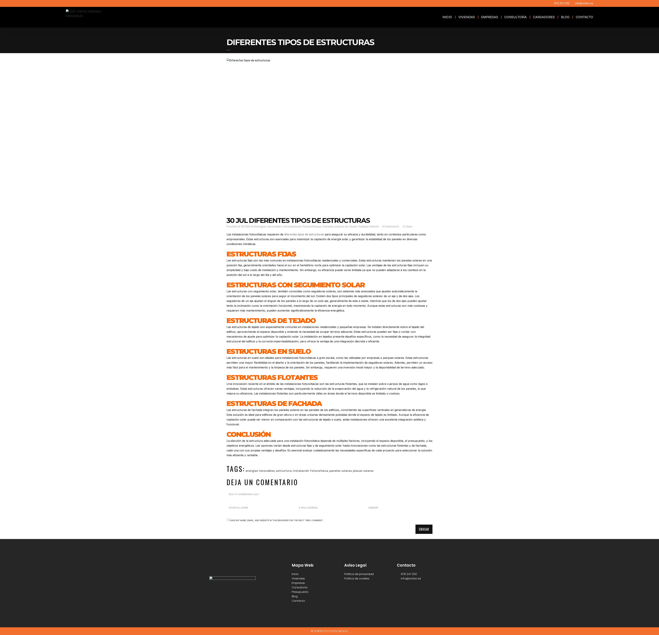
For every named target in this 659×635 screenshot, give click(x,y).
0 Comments (390, 226)
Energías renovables (268, 226)
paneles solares (341, 470)
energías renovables (260, 470)
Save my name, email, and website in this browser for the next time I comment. (276, 520)
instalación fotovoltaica (310, 470)
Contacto (584, 17)
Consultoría (515, 17)
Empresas (489, 17)
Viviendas (466, 17)
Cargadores (544, 17)
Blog (565, 17)
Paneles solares (333, 226)
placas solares (363, 470)
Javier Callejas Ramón (364, 226)
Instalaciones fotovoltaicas (302, 226)
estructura (284, 470)
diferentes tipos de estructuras (304, 234)
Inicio (447, 17)
